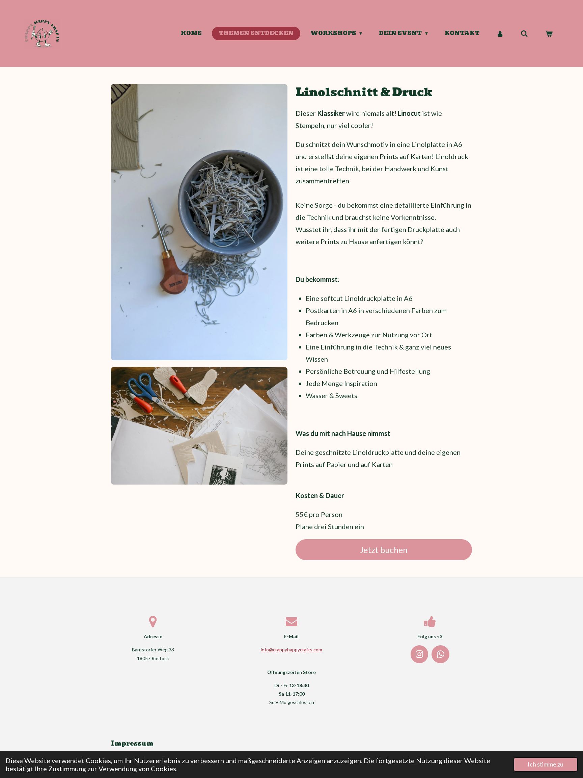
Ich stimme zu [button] (545, 764)
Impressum (132, 743)
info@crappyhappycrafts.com (291, 649)
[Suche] (524, 34)
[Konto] (500, 34)
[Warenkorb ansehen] (548, 34)
